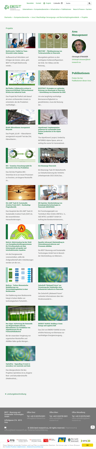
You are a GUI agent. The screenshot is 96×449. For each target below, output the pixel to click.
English (48, 3)
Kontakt (38, 3)
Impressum (70, 428)
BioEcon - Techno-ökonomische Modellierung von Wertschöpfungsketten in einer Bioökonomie (17, 288)
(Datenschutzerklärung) (35, 447)
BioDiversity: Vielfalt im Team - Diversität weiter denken (17, 52)
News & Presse (78, 9)
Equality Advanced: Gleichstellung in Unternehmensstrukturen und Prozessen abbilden (51, 244)
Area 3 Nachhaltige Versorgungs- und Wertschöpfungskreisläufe (55, 17)
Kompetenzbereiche (41, 9)
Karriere (89, 9)
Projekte (85, 17)
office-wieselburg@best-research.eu (81, 419)
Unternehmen (27, 9)
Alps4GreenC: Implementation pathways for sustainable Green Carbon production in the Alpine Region (49, 130)
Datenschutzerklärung (38, 430)
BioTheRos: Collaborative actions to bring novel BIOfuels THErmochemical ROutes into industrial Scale (19, 90)
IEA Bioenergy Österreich (47, 166)
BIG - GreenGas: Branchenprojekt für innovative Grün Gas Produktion (19, 167)
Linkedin (57, 3)
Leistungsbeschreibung (16, 394)
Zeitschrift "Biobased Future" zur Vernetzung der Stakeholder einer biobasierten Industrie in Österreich (50, 287)
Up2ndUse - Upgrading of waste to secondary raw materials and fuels (18, 365)
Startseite (8, 17)
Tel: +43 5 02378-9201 (36, 416)
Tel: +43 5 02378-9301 (58, 416)
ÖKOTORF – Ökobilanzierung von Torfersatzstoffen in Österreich (50, 52)
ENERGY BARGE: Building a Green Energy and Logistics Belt (50, 325)
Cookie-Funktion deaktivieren (15, 447)
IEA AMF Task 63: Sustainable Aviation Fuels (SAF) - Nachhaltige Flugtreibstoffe (18, 205)
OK (87, 445)
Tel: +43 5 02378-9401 (81, 416)
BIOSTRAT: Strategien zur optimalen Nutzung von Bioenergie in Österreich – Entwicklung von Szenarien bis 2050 (51, 90)
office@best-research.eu (36, 418)
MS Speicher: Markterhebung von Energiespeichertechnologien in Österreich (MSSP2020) (50, 205)
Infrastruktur (54, 9)
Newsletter (30, 3)
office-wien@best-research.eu (56, 419)
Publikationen (66, 9)
